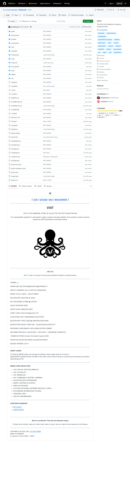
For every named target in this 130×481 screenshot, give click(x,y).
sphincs (108, 49)
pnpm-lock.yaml (16, 164)
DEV (51, 199)
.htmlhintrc (14, 86)
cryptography (102, 36)
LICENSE (14, 113)
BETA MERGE (25, 27)
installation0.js (15, 145)
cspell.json (14, 125)
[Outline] (90, 186)
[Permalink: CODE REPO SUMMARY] (9, 403)
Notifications (100, 9)
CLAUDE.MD (15, 109)
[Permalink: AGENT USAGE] (9, 350)
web (110, 52)
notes (13, 59)
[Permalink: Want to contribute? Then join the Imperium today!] (9, 420)
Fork (111, 9)
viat (12, 78)
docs (12, 47)
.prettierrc (14, 94)
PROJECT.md (15, 117)
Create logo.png (48, 62)
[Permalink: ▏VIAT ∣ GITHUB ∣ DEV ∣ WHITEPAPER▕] (9, 199)
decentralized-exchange (105, 39)
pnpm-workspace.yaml (18, 168)
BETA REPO (17, 407)
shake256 (101, 49)
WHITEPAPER (61, 199)
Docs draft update (49, 86)
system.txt (14, 180)
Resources (33, 3)
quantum (118, 46)
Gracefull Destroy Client (50, 137)
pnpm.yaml (14, 172)
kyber (109, 43)
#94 (48, 90)
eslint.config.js (15, 133)
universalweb (11, 10)
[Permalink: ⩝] (9, 193)
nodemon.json (15, 156)
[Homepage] (4, 3)
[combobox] (69, 21)
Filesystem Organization (50, 156)
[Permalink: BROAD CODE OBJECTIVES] (9, 366)
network (116, 43)
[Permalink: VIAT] (9, 207)
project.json (14, 176)
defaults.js (14, 129)
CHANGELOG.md (16, 106)
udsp (12, 70)
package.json (15, 160)
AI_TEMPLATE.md (16, 102)
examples (14, 51)
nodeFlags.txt (15, 153)
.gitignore (14, 82)
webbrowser (117, 52)
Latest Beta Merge (49, 55)
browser (13, 39)
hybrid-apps (101, 43)
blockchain (101, 33)
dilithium (117, 39)
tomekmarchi (15, 27)
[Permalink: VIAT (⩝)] (9, 271)
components (15, 43)
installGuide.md (16, 141)
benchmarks (15, 35)
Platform (11, 3)
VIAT (35, 199)
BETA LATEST (47, 121)
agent (13, 31)
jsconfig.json (15, 149)
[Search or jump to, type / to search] (105, 3)
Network (23, 10)
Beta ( (45, 90)
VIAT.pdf (14, 121)
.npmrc (13, 90)
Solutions (21, 3)
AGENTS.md (15, 98)
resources (14, 62)
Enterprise (57, 3)
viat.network (103, 30)
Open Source (45, 3)
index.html (14, 137)
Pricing (67, 3)
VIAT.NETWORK (35, 431)
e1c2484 (71, 26)
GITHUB (43, 199)
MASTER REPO (18, 410)
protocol (110, 46)
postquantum (102, 46)
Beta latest (46, 153)
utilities (13, 74)
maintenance (15, 55)
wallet (104, 52)
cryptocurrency (111, 33)
